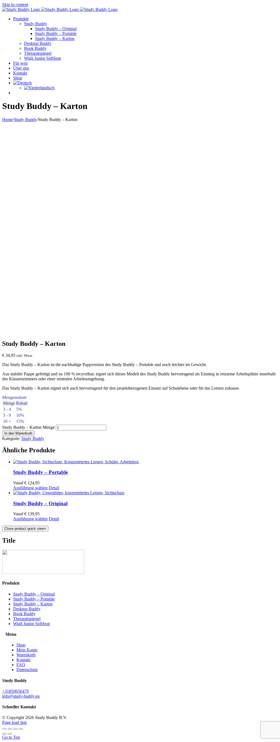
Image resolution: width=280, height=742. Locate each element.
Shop (20, 645)
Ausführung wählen (30, 487)
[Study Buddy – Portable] (145, 461)
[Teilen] (15, 729)
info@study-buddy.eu (21, 696)
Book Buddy (24, 613)
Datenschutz (27, 669)
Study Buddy (32, 438)
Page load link (14, 722)
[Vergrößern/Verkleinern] (4, 729)
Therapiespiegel (26, 618)
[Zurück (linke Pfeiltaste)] (4, 734)
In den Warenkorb (18, 433)
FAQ (20, 664)
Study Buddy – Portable (40, 472)
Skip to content (15, 4)
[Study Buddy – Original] (145, 492)
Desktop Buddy (26, 608)
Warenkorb (26, 654)
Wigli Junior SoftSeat (31, 623)
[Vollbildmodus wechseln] (10, 729)
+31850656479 (15, 691)
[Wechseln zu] (22, 82)
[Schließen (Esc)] (21, 729)
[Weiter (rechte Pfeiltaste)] (10, 734)
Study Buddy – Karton (32, 604)
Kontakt (23, 659)
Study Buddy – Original (40, 503)
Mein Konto (26, 650)
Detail (54, 487)
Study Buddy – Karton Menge (28, 427)
